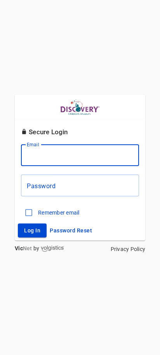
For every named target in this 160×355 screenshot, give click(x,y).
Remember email (59, 213)
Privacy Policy (128, 249)
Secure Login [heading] (47, 132)
